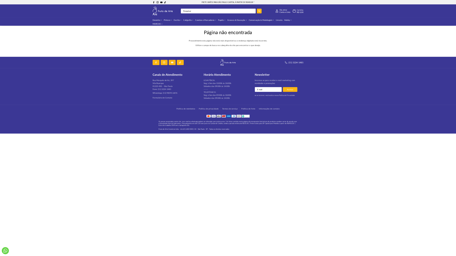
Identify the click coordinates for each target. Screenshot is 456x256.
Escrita (177, 20)
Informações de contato (269, 108)
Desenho (156, 20)
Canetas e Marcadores (204, 20)
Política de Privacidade (287, 95)
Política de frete (248, 108)
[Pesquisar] (259, 11)
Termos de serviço (230, 108)
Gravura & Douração (236, 20)
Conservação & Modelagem (260, 20)
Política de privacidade (208, 108)
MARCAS (157, 24)
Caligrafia (187, 20)
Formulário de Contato (162, 97)
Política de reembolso (185, 108)
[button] (298, 11)
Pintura (167, 20)
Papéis (221, 20)
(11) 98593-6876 (170, 93)
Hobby (287, 20)
